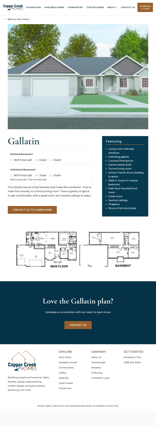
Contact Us (128, 7)
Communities (75, 7)
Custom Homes (95, 7)
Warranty (96, 367)
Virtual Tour (65, 388)
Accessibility (98, 406)
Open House (66, 383)
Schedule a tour (145, 7)
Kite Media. (87, 406)
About (111, 7)
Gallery (62, 372)
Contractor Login (100, 378)
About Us (96, 357)
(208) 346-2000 (132, 362)
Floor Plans (33, 7)
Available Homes (54, 7)
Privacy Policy (112, 406)
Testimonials (98, 362)
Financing (96, 372)
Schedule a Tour (132, 357)
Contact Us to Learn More (32, 209)
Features (64, 378)
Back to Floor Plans (18, 19)
